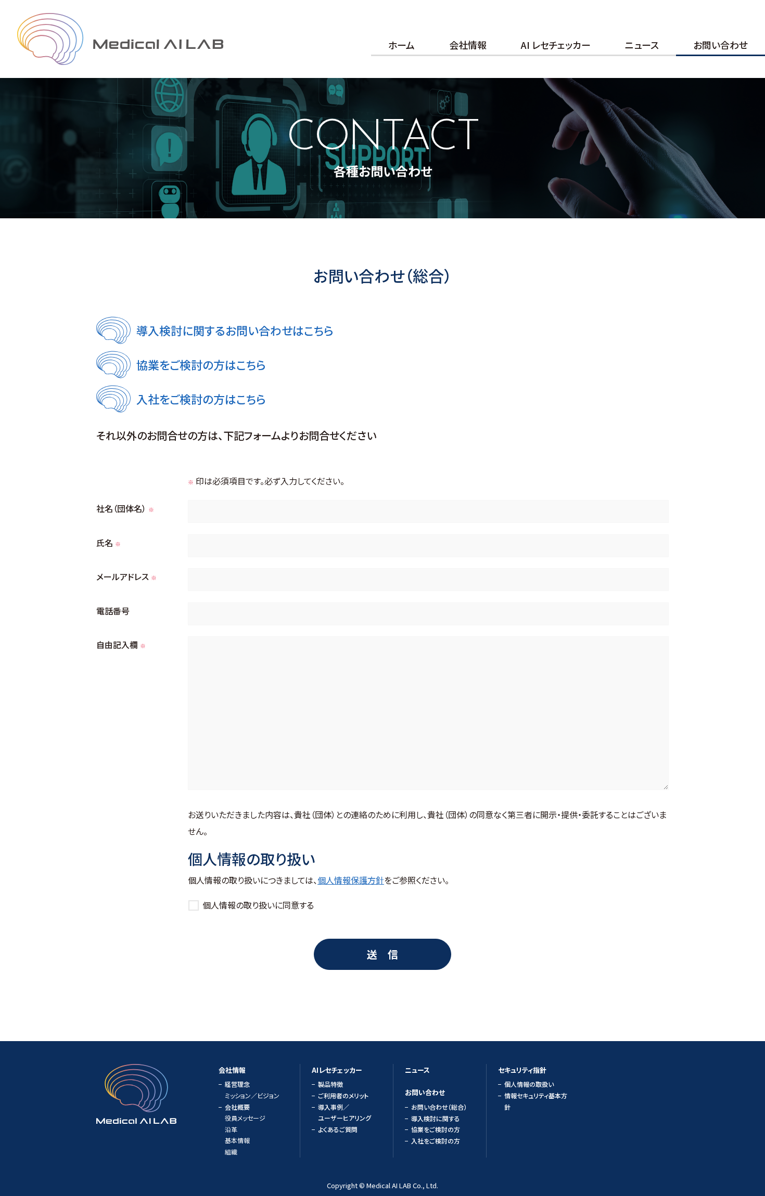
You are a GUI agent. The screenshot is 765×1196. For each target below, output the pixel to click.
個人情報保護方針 (350, 880)
